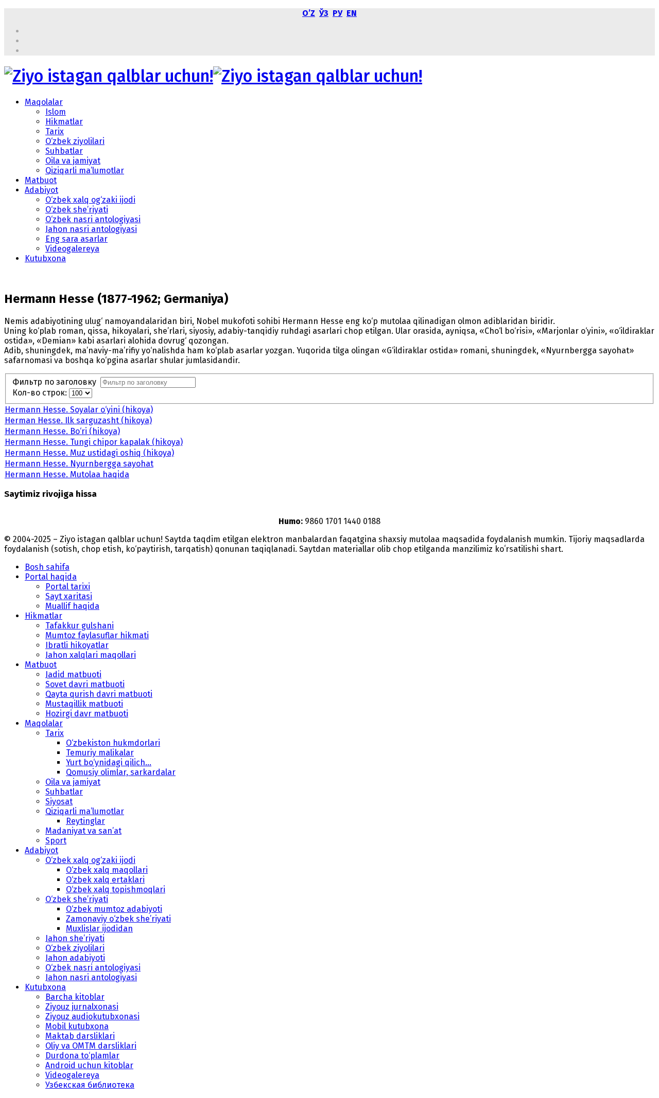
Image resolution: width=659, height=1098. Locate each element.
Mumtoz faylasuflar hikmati (97, 635)
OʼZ (308, 13)
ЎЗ (323, 13)
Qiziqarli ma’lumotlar (84, 170)
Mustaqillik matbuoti (84, 704)
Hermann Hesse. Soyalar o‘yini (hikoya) (79, 410)
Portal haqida (51, 577)
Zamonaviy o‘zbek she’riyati (118, 919)
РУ (337, 13)
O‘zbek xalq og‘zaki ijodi (90, 200)
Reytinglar (85, 821)
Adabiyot (41, 190)
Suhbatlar (64, 151)
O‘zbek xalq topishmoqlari (115, 889)
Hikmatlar (64, 122)
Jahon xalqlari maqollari (90, 655)
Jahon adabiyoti (75, 958)
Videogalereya (72, 249)
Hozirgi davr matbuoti (86, 713)
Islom (55, 112)
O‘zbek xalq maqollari (107, 870)
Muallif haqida (72, 606)
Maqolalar (44, 102)
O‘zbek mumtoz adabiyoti (114, 909)
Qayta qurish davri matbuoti (98, 694)
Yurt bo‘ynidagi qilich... (108, 762)
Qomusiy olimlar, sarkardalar (121, 772)
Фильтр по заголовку (56, 382)
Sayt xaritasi (68, 596)
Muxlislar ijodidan (99, 928)
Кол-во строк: (40, 393)
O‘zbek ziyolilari (75, 141)
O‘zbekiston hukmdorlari (113, 743)
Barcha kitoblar (75, 997)
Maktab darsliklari (80, 1036)
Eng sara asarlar (76, 239)
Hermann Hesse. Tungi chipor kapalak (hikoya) (94, 442)
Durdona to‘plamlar (82, 1055)
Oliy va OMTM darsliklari (90, 1046)
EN (351, 13)
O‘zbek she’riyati (76, 209)
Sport (55, 840)
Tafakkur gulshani (79, 626)
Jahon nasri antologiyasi (91, 229)
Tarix (54, 131)
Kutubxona (45, 258)
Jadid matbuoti (73, 674)
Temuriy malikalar (100, 753)
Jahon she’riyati (75, 938)
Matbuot (41, 180)
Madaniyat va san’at (83, 831)
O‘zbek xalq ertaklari (105, 880)
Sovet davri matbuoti (85, 684)
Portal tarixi (67, 586)
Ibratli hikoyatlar (77, 645)
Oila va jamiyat (72, 161)
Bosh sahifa (47, 567)
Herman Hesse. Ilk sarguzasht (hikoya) (78, 420)
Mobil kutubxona (77, 1026)
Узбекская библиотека (89, 1085)
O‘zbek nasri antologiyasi (93, 219)
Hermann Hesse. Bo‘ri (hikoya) (62, 431)
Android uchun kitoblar (89, 1065)
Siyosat (59, 801)
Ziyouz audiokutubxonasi (92, 1016)
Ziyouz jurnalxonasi (81, 1007)
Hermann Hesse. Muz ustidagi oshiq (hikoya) (89, 453)
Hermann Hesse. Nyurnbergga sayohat (79, 464)
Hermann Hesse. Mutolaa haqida (67, 474)
